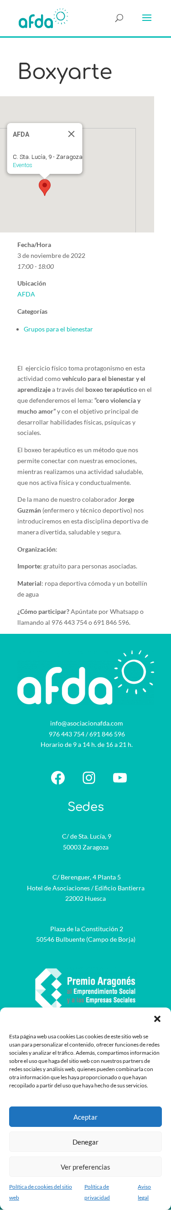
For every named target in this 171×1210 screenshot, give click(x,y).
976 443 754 (66, 734)
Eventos (22, 165)
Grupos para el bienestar (58, 329)
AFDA (26, 294)
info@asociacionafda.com (86, 723)
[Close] (71, 134)
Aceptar (85, 1117)
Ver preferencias (85, 1167)
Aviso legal (144, 1192)
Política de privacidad (97, 1192)
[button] (157, 1018)
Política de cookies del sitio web (40, 1192)
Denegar (85, 1142)
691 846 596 (107, 734)
